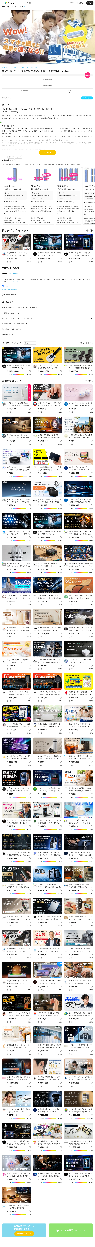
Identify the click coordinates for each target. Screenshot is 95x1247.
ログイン (89, 3)
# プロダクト (24, 67)
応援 (22, 7)
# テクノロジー (14, 67)
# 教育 (32, 67)
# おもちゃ (5, 67)
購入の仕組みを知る (14, 157)
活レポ (14, 7)
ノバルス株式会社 (14, 274)
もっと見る (47, 152)
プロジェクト (5, 7)
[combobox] (43, 3)
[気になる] (30, 259)
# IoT (36, 67)
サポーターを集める (87, 98)
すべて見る (80, 343)
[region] (47, 246)
